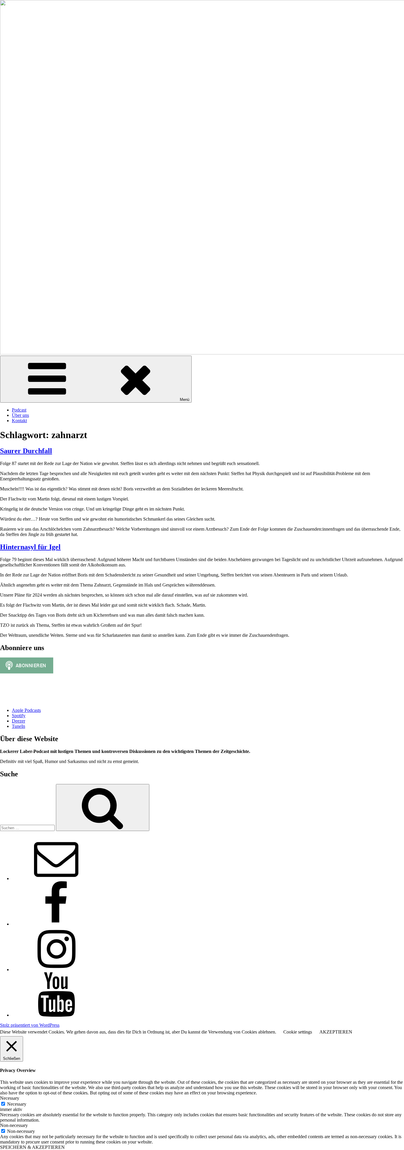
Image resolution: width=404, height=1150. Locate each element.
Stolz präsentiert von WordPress (29, 1025)
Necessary (16, 1104)
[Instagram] (56, 969)
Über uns (20, 415)
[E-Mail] (56, 878)
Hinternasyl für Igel (30, 547)
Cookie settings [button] (297, 1031)
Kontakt (19, 420)
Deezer (18, 720)
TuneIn (18, 726)
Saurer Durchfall (26, 451)
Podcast (19, 409)
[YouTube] (56, 1015)
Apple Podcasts (26, 710)
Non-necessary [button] (14, 1125)
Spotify (18, 715)
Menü (184, 399)
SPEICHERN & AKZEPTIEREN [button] (32, 1147)
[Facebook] (56, 924)
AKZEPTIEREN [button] (335, 1031)
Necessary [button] (9, 1098)
